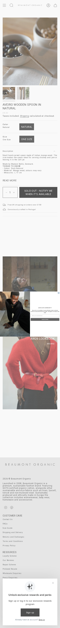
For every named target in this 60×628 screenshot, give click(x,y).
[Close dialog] (58, 293)
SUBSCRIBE (45, 319)
